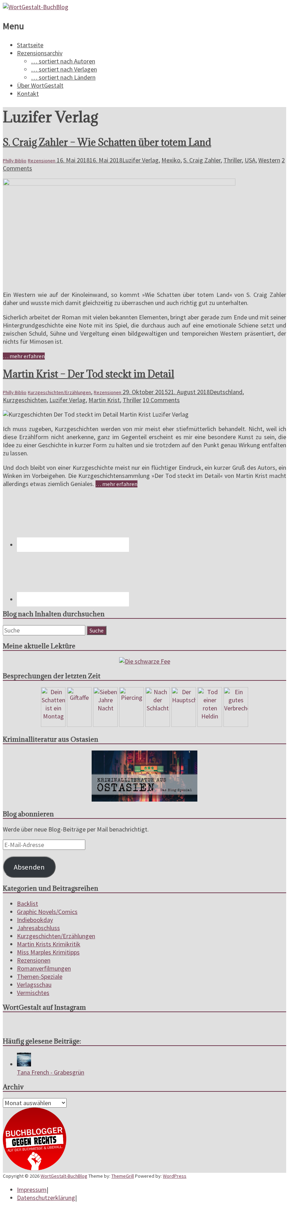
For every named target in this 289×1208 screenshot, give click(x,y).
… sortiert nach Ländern (63, 77)
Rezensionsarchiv (39, 53)
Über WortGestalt (40, 85)
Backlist (27, 903)
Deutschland (226, 392)
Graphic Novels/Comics (47, 912)
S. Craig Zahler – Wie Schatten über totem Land (107, 142)
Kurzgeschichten (25, 400)
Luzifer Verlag (140, 160)
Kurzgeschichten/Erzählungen (59, 392)
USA (250, 160)
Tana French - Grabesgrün (50, 1072)
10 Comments (161, 400)
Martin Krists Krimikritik (48, 944)
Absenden (29, 867)
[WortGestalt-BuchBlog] (35, 7)
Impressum (32, 1189)
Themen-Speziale (39, 976)
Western (269, 160)
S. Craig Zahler (202, 160)
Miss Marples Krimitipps (48, 952)
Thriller (232, 160)
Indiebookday (35, 920)
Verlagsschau (34, 984)
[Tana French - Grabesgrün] (24, 1064)
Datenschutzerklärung (46, 1198)
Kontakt (28, 93)
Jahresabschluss (38, 928)
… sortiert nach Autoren (63, 61)
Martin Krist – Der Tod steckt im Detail (88, 374)
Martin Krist (104, 400)
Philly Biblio (14, 160)
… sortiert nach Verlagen (64, 69)
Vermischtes (33, 993)
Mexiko (170, 160)
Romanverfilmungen (44, 968)
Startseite (30, 45)
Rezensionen (41, 160)
